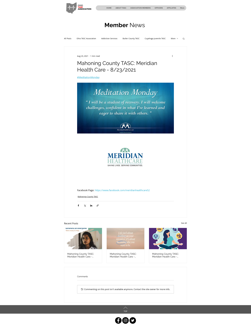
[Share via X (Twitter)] (85, 205)
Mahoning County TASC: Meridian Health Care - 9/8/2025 (123, 255)
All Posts (67, 38)
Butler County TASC (131, 38)
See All (184, 223)
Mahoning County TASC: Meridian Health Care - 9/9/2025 (80, 255)
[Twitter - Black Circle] (132, 320)
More (173, 38)
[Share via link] (97, 205)
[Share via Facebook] (78, 205)
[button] (183, 38)
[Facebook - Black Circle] (118, 320)
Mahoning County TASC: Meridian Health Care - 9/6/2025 (165, 255)
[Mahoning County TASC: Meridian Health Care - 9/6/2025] (168, 238)
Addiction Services (109, 38)
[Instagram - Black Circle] (125, 320)
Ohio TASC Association (86, 38)
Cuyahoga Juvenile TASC (155, 38)
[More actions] (172, 56)
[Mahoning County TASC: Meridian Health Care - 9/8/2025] (125, 238)
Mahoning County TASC (88, 196)
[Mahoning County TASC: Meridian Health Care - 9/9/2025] (83, 238)
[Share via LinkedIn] (91, 205)
